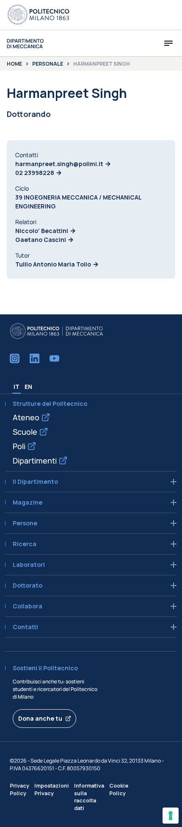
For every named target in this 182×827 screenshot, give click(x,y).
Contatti (25, 627)
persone (25, 523)
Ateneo (26, 417)
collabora (27, 606)
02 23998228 (34, 173)
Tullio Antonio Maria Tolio (53, 264)
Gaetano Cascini (40, 240)
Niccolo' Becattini (41, 231)
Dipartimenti (35, 460)
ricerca (24, 544)
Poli (19, 446)
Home (14, 64)
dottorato (27, 585)
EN (28, 387)
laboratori (29, 564)
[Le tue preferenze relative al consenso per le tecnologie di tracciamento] (171, 816)
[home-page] (25, 43)
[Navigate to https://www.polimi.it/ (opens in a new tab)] (38, 15)
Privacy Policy (19, 789)
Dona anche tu (40, 718)
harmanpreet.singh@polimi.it (59, 164)
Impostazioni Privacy (51, 789)
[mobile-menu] (168, 43)
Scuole (25, 432)
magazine (27, 502)
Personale (47, 64)
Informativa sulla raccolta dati (89, 796)
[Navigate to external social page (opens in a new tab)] (14, 358)
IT (16, 387)
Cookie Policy (118, 789)
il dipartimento (35, 481)
